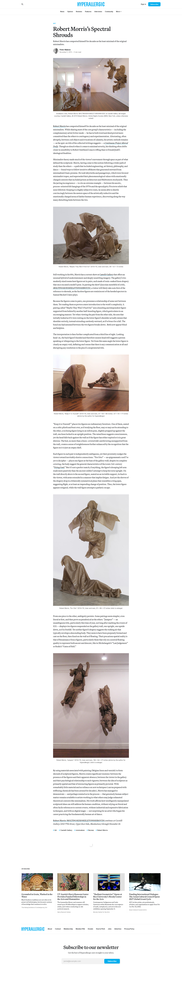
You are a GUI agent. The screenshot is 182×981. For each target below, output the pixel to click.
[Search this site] (22, 4)
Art (54, 23)
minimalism (80, 830)
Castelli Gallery (106, 274)
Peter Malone (65, 50)
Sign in (143, 4)
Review (91, 830)
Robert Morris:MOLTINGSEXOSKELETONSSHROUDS (78, 820)
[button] (118, 11)
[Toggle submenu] (121, 11)
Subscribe (154, 4)
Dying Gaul (59, 467)
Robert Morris (59, 126)
